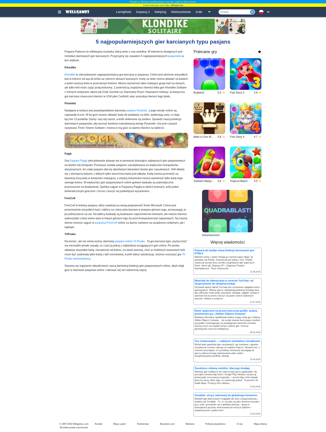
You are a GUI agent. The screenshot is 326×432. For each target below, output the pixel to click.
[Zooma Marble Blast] (126, 140)
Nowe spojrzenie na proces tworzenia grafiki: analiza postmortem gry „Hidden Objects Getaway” (226, 312)
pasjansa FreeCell (106, 222)
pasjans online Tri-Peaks (130, 241)
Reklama (190, 424)
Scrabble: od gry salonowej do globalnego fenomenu (226, 395)
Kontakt (98, 424)
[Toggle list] (209, 12)
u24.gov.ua (176, 5)
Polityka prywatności (215, 424)
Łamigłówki (123, 12)
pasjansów (174, 56)
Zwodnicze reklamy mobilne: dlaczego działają (222, 368)
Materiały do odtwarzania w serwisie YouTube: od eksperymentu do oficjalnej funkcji (224, 282)
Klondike (70, 74)
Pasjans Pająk (78, 160)
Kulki (199, 12)
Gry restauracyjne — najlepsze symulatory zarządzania (227, 340)
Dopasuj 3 (143, 12)
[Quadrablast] (227, 211)
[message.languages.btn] (262, 12)
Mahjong (160, 12)
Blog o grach (119, 424)
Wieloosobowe (181, 12)
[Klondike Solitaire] (163, 26)
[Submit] (252, 12)
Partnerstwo (143, 424)
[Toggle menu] (61, 12)
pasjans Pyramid (136, 110)
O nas (240, 424)
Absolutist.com (167, 424)
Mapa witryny (260, 424)
